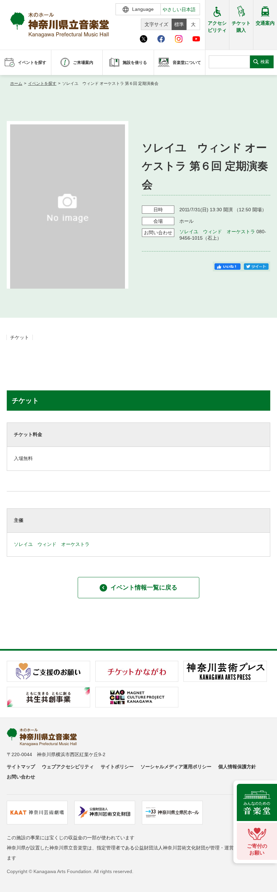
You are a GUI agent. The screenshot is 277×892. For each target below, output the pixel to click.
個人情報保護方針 (237, 766)
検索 (264, 61)
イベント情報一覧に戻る (143, 587)
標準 (179, 24)
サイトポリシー (117, 766)
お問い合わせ (21, 776)
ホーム (16, 83)
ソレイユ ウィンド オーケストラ (217, 231)
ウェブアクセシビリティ (68, 766)
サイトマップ (21, 766)
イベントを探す (42, 83)
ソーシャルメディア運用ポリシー (176, 766)
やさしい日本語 (179, 9)
